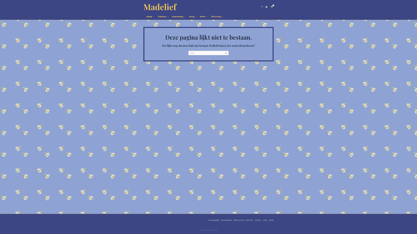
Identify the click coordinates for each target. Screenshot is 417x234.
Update (149, 16)
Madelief (159, 6)
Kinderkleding (177, 16)
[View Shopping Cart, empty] (272, 7)
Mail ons (249, 220)
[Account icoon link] (266, 7)
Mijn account (239, 220)
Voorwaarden (226, 220)
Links (265, 220)
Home (271, 220)
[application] (153, 16)
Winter (202, 16)
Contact (258, 220)
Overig (191, 16)
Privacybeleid (214, 220)
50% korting (216, 16)
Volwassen (162, 16)
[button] (262, 6)
